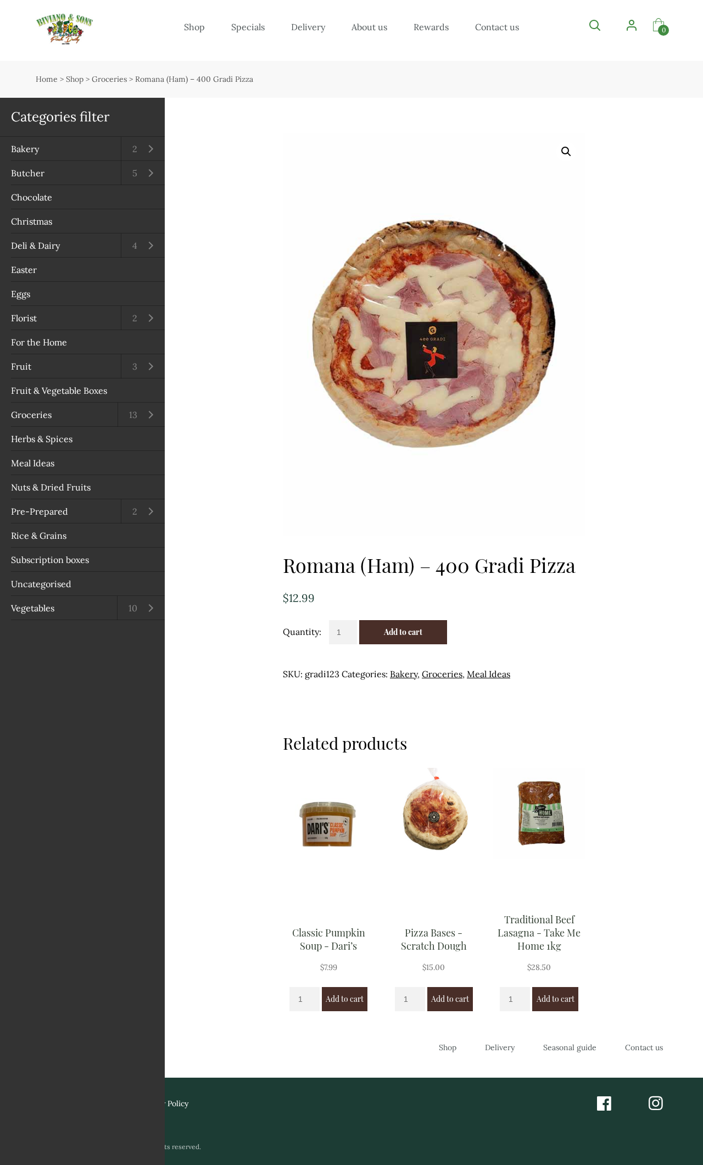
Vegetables (32, 608)
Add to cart (403, 632)
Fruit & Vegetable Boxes (59, 390)
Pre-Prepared (39, 511)
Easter (24, 269)
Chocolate (31, 197)
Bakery (25, 148)
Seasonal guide (569, 1047)
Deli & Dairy (35, 245)
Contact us (497, 26)
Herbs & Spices (41, 438)
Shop (194, 26)
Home (47, 79)
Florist (24, 318)
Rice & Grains (38, 535)
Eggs (20, 293)
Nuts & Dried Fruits (51, 487)
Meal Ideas (32, 463)
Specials (248, 26)
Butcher (27, 173)
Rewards (431, 26)
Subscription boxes (50, 559)
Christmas (31, 221)
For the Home (39, 342)
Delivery (308, 26)
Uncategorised (41, 583)
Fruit (21, 366)
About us (369, 26)
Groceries (31, 414)
